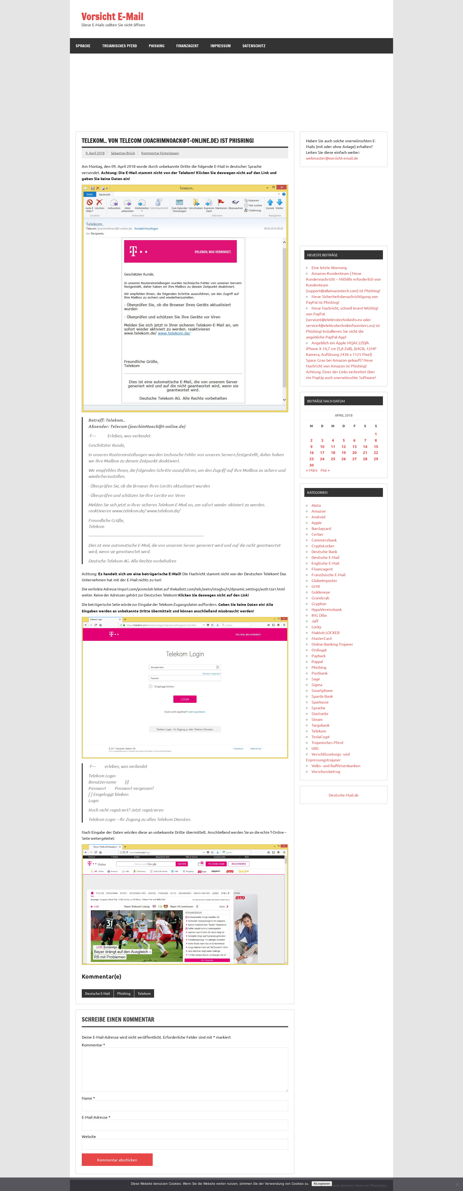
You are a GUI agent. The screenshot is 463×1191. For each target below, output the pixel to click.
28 (365, 458)
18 (333, 452)
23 (311, 458)
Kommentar (93, 1045)
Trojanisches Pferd (119, 45)
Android (318, 516)
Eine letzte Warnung (329, 267)
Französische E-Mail (328, 574)
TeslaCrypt (321, 736)
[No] (457, 1184)
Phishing (156, 45)
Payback (319, 655)
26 (343, 458)
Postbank (319, 672)
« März (312, 469)
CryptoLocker (323, 545)
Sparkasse (320, 701)
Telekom (144, 993)
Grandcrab (320, 597)
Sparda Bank (322, 696)
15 (376, 446)
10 (322, 446)
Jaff (315, 620)
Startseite (320, 713)
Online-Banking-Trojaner (332, 644)
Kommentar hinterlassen (160, 153)
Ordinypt (319, 649)
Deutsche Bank (324, 551)
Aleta (316, 505)
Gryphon (319, 603)
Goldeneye (321, 591)
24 (322, 458)
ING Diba (319, 615)
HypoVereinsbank (327, 609)
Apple (317, 522)
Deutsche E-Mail (97, 993)
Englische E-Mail (325, 563)
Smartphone (322, 690)
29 (376, 458)
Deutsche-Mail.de (344, 794)
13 (354, 446)
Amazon (319, 510)
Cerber (317, 534)
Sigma (317, 684)
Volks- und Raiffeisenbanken (336, 765)
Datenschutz (254, 45)
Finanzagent (187, 45)
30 (311, 464)
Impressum (221, 45)
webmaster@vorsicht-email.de (332, 158)
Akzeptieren (321, 1183)
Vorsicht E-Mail (112, 16)
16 (311, 452)
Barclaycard (321, 528)
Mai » (325, 469)
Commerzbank (324, 539)
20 (354, 452)
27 (354, 458)
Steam (317, 719)
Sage (316, 678)
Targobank (320, 725)
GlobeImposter (324, 580)
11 (333, 446)
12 (343, 446)
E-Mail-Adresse (96, 1117)
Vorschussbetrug (326, 771)
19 (343, 452)
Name (88, 1098)
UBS (315, 748)
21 (365, 452)
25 (333, 458)
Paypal (317, 661)
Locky (316, 626)
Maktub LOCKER (326, 632)
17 (322, 452)
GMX (316, 586)
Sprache (83, 45)
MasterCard (322, 638)
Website (89, 1136)
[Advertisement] (231, 89)
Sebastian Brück (123, 153)
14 (365, 446)
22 (376, 452)
